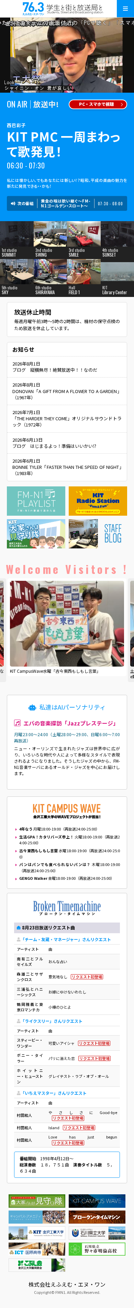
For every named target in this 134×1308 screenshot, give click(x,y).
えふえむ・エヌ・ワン (67, 8)
